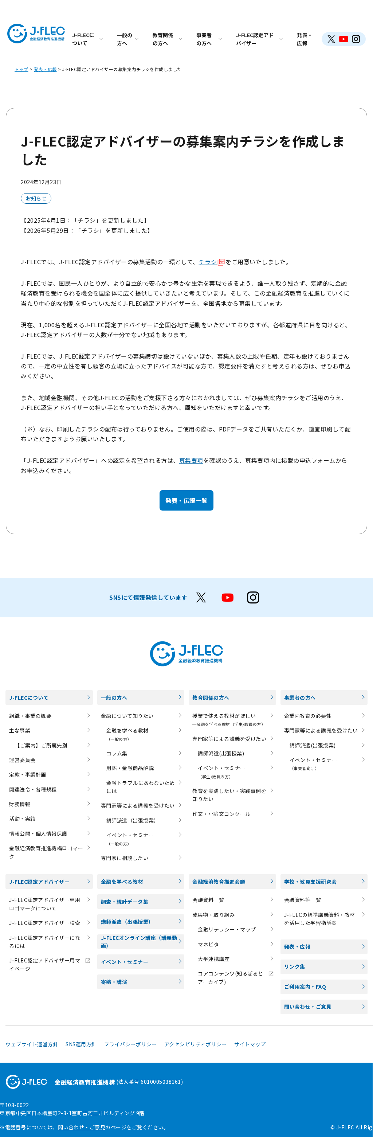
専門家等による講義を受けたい (138, 805)
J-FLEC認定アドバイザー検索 (44, 922)
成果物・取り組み (213, 914)
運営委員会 (22, 759)
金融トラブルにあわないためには (140, 786)
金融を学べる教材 (122, 881)
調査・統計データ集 (125, 901)
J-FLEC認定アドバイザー (255, 39)
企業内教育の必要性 (308, 715)
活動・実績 (22, 818)
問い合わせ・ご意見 (308, 1006)
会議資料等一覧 (302, 899)
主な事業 (19, 730)
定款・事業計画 (27, 774)
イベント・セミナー (125, 961)
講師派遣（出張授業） (132, 820)
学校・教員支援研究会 (310, 881)
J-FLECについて (83, 39)
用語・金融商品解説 (130, 767)
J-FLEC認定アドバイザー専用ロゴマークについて (44, 903)
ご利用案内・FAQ (305, 986)
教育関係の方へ (163, 39)
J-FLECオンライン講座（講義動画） (139, 941)
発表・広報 (305, 39)
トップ (21, 69)
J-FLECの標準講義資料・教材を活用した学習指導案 (319, 918)
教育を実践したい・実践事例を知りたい (229, 794)
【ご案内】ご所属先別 (41, 745)
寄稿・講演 (114, 981)
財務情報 (19, 804)
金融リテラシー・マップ (227, 929)
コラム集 (116, 753)
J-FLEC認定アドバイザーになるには (44, 941)
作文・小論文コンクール (221, 813)
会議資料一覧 (208, 899)
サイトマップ (250, 1044)
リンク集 (294, 966)
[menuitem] (87, 39)
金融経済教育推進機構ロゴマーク (46, 852)
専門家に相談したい (125, 857)
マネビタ (208, 944)
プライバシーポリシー (130, 1044)
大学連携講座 (213, 958)
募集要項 (191, 460)
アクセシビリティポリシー (195, 1044)
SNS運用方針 (81, 1044)
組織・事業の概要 (30, 715)
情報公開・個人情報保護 (38, 833)
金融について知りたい (127, 715)
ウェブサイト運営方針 (31, 1044)
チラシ (208, 261)
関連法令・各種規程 (33, 789)
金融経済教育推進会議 (218, 881)
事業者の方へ (204, 39)
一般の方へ (124, 39)
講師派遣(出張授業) (221, 753)
